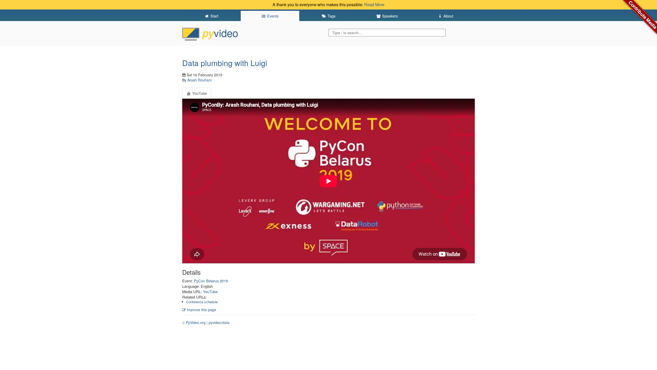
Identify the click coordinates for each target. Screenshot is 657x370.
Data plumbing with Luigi (224, 62)
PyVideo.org (196, 322)
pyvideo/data (219, 322)
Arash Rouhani (199, 79)
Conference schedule (202, 301)
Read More (374, 4)
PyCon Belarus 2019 (211, 280)
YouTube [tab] (199, 93)
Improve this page (201, 309)
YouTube (210, 291)
